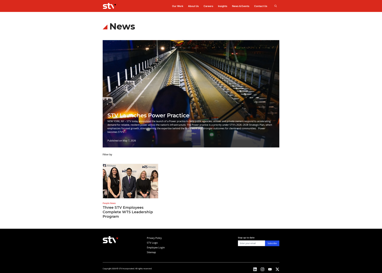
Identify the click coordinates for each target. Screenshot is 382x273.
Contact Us (260, 6)
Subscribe (272, 243)
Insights (222, 6)
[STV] (109, 6)
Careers (208, 6)
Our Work (177, 6)
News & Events (240, 6)
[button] (275, 6)
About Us (193, 6)
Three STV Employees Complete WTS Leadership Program (128, 212)
